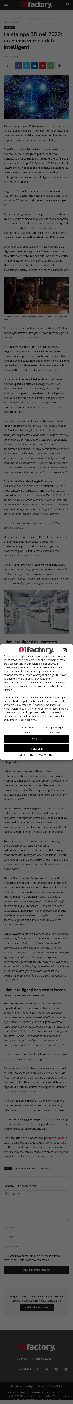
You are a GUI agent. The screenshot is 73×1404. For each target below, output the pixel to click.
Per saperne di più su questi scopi (55, 729)
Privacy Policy (45, 754)
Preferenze (37, 748)
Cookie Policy (26, 754)
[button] (65, 650)
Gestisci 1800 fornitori (27, 729)
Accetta (36, 738)
